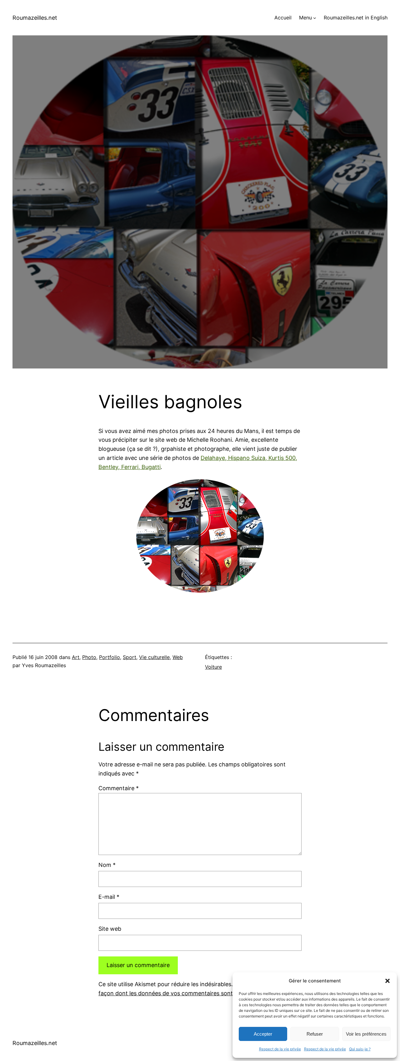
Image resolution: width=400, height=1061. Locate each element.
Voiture (213, 667)
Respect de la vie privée (280, 1049)
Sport (129, 657)
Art (75, 657)
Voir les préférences (366, 1034)
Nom (107, 865)
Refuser (315, 1034)
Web (177, 657)
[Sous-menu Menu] (314, 17)
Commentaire (118, 788)
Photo (89, 657)
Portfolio (109, 657)
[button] (387, 981)
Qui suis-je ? (360, 1049)
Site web (109, 928)
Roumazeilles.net (34, 17)
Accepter (263, 1034)
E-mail (108, 897)
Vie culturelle (154, 657)
